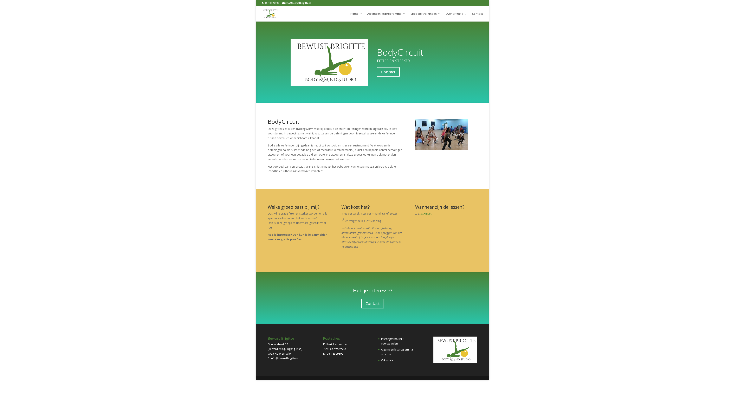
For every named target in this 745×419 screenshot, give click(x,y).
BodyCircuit (400, 52)
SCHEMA (425, 213)
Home (354, 14)
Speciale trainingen (424, 14)
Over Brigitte (454, 14)
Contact (477, 14)
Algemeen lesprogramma (384, 14)
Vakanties (387, 360)
